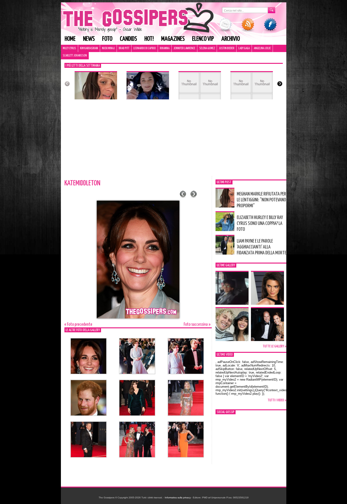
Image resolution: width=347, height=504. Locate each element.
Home (70, 39)
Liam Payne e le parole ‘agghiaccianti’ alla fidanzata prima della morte (261, 247)
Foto (107, 39)
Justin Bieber (226, 48)
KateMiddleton (82, 183)
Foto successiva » (197, 324)
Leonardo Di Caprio (144, 48)
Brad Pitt (124, 48)
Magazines (173, 39)
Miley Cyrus (69, 48)
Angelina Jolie (262, 48)
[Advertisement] (173, 141)
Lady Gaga (244, 48)
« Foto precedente (78, 324)
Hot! (149, 39)
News (89, 39)
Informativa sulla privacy (178, 497)
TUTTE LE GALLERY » (274, 346)
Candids (128, 39)
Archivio (230, 39)
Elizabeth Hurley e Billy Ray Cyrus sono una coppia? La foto (260, 223)
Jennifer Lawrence (184, 48)
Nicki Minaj (108, 48)
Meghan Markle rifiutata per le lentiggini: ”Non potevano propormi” (261, 200)
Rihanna (164, 48)
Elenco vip (203, 39)
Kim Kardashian (89, 48)
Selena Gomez (207, 48)
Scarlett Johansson (75, 55)
